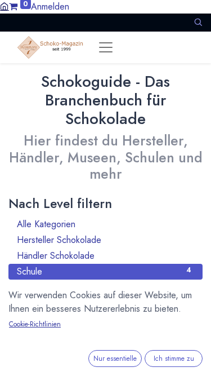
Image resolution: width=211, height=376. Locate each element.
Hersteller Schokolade (104, 239)
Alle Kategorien (104, 224)
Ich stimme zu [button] (174, 358)
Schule (104, 271)
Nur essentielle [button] (115, 358)
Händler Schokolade (104, 255)
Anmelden (50, 6)
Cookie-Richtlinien (35, 324)
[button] (198, 22)
